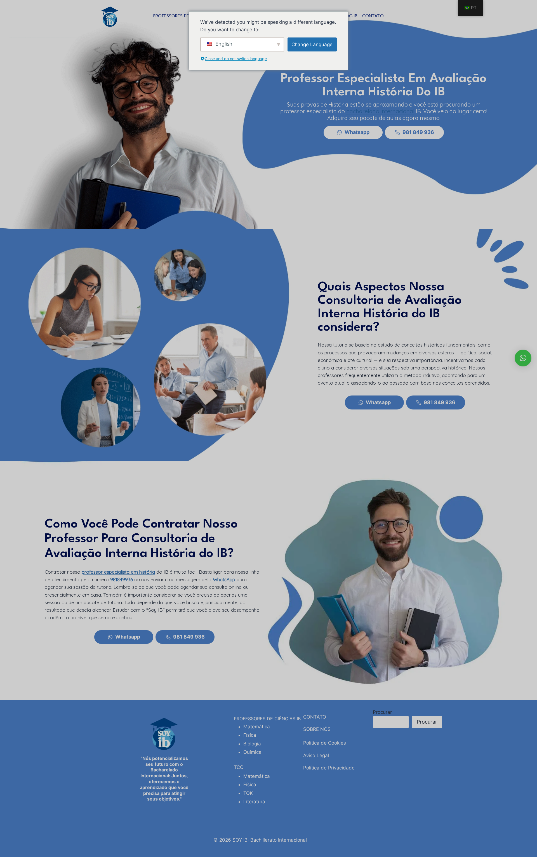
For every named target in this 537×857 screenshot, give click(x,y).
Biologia (252, 744)
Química (252, 752)
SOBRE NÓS (317, 729)
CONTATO (373, 16)
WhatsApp (224, 579)
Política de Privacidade (329, 768)
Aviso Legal (316, 755)
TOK (248, 793)
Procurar (382, 712)
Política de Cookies (324, 743)
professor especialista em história (118, 572)
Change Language (312, 44)
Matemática (256, 726)
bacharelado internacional (380, 111)
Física (249, 735)
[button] (523, 358)
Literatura (254, 801)
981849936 (121, 579)
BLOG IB (348, 16)
